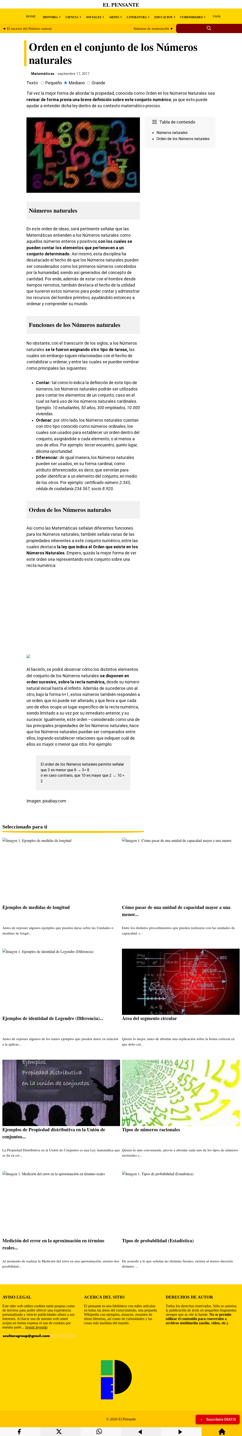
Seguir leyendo (36, 1327)
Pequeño (53, 83)
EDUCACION (163, 17)
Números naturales (172, 132)
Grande (98, 83)
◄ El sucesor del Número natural (27, 28)
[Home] (221, 1434)
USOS (216, 16)
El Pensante (121, 5)
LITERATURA (137, 17)
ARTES (114, 17)
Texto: (32, 83)
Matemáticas (42, 74)
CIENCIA (71, 17)
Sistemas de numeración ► (154, 28)
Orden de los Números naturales (183, 139)
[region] (180, 190)
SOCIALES (93, 17)
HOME (31, 16)
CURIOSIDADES (191, 17)
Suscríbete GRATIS (221, 1419)
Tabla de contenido (177, 122)
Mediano (77, 83)
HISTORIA (50, 17)
